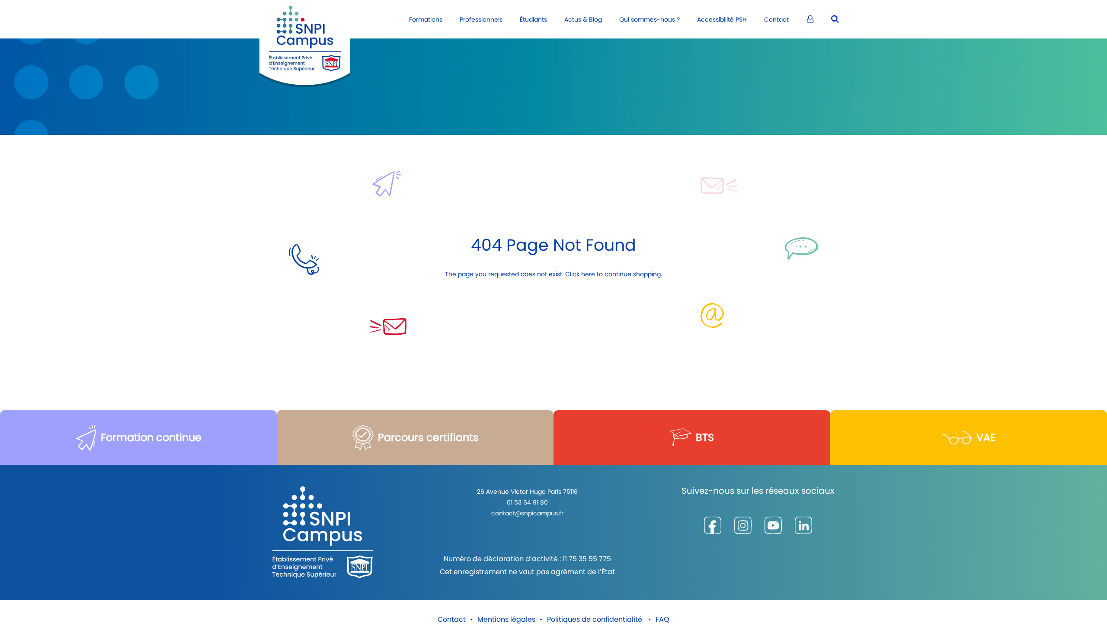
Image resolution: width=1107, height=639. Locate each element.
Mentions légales (506, 619)
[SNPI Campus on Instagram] (743, 525)
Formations (425, 19)
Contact (776, 19)
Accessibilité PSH (722, 19)
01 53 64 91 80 (527, 502)
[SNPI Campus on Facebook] (712, 525)
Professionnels (481, 19)
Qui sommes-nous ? (649, 19)
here (588, 274)
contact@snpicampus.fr (527, 513)
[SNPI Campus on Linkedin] (803, 525)
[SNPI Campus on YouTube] (773, 525)
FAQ (662, 619)
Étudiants (533, 19)
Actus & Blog (583, 19)
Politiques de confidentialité (595, 619)
